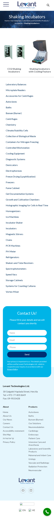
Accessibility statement (13, 431)
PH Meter (11, 251)
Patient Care (34, 438)
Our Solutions (16, 21)
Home (7, 21)
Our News (7, 419)
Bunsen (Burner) (14, 113)
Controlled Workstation (18, 147)
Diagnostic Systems (15, 159)
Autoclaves (11, 101)
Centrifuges (11, 119)
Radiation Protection (38, 466)
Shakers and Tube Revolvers (19, 263)
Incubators (19, 23)
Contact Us (8, 427)
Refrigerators (12, 257)
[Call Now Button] (47, 512)
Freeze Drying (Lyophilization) (20, 176)
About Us (7, 416)
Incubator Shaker (14, 222)
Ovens (9, 239)
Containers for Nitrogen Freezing (22, 142)
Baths (9, 107)
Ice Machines (12, 216)
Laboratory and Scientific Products (35, 21)
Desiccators (12, 165)
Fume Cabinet (13, 188)
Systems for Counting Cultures (21, 286)
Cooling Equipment (15, 153)
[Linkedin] (31, 490)
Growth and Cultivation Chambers (22, 199)
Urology (32, 459)
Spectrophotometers (16, 268)
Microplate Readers (15, 90)
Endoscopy (33, 434)
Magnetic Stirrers (14, 234)
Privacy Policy (9, 442)
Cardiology (33, 431)
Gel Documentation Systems (20, 193)
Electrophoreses (14, 170)
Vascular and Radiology (39, 463)
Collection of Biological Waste (21, 136)
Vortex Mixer (12, 291)
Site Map (7, 434)
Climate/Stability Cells (17, 130)
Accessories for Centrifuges (19, 95)
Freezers (10, 182)
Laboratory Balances (16, 84)
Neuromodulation (36, 427)
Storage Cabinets (14, 280)
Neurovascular (35, 470)
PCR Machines (13, 245)
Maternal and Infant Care (40, 455)
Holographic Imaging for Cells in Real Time (27, 205)
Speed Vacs (11, 274)
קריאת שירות (8, 438)
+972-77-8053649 (16, 395)
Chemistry (11, 124)
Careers (6, 423)
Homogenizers (13, 211)
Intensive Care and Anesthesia (37, 443)
